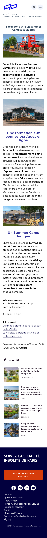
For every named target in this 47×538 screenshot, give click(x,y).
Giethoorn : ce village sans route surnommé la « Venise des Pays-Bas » (31, 409)
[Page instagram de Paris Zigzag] (20, 487)
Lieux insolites (27, 377)
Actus (23, 435)
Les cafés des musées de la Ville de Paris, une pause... (31, 371)
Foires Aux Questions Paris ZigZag (21, 504)
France (24, 398)
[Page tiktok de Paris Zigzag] (26, 487)
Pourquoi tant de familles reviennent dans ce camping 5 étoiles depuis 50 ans (31, 391)
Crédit (7, 510)
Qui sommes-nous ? (14, 497)
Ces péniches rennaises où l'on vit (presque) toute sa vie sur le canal (31, 428)
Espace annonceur (14, 507)
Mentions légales (13, 513)
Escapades (25, 417)
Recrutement (11, 501)
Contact (8, 494)
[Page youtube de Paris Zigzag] (33, 487)
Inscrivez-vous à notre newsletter (23, 474)
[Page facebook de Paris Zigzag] (13, 487)
